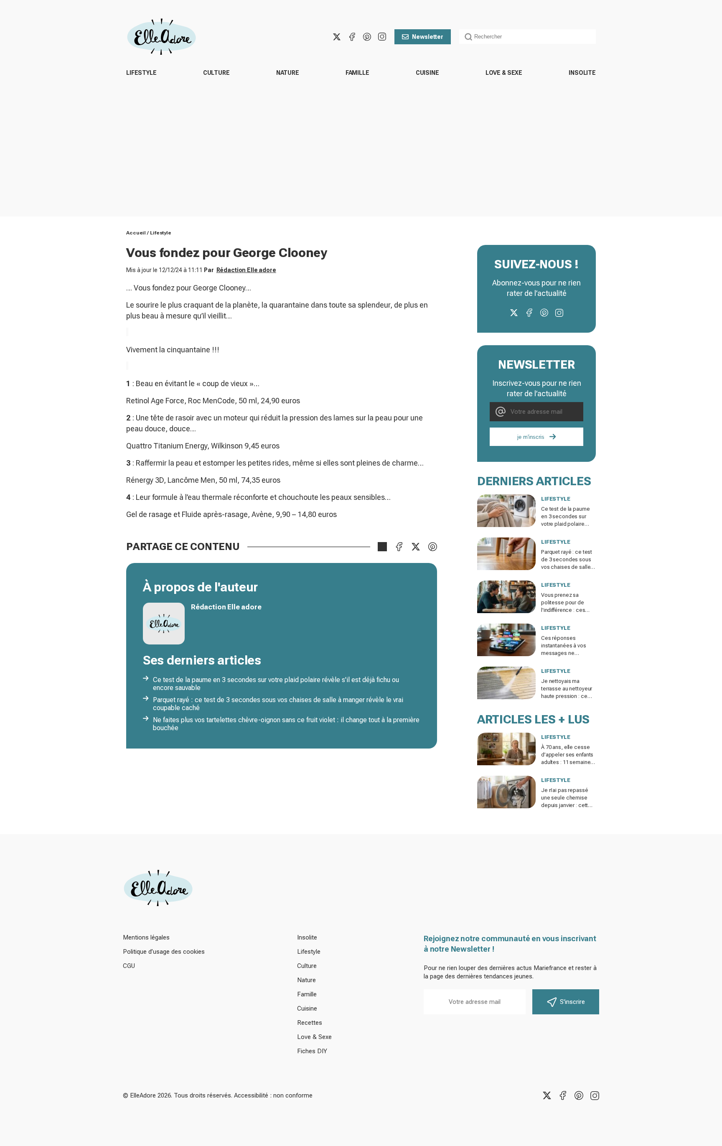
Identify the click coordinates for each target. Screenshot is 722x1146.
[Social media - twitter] (337, 37)
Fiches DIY (312, 1051)
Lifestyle (141, 72)
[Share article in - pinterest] (432, 546)
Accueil (136, 233)
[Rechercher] (468, 37)
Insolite (582, 72)
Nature (287, 72)
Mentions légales (146, 937)
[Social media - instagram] (382, 37)
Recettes (309, 1022)
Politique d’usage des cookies (164, 951)
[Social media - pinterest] (367, 37)
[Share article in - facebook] (399, 546)
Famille (357, 72)
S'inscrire (572, 1002)
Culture (216, 72)
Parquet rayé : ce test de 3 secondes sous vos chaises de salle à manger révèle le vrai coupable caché (278, 704)
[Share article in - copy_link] (382, 546)
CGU (129, 966)
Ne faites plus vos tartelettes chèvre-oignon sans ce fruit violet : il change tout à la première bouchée (286, 724)
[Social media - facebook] (352, 37)
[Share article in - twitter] (415, 546)
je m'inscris (530, 437)
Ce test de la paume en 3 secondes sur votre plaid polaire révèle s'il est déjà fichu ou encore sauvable (276, 684)
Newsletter (427, 36)
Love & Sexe (504, 72)
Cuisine (427, 72)
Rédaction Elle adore (246, 270)
